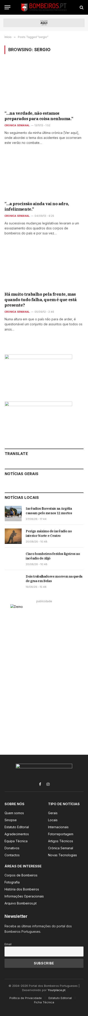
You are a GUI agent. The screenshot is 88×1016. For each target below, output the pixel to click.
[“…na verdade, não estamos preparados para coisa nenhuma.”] (44, 85)
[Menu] (7, 7)
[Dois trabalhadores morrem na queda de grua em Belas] (13, 581)
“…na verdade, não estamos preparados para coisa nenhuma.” (39, 116)
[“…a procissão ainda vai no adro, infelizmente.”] (44, 176)
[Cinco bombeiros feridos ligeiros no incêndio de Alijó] (13, 558)
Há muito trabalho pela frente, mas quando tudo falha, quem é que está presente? (41, 300)
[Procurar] (81, 7)
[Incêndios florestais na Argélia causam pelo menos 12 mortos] (13, 513)
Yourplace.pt (56, 990)
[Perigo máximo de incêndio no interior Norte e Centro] (13, 536)
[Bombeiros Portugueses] (44, 7)
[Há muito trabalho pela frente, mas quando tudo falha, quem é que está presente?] (44, 266)
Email (8, 944)
